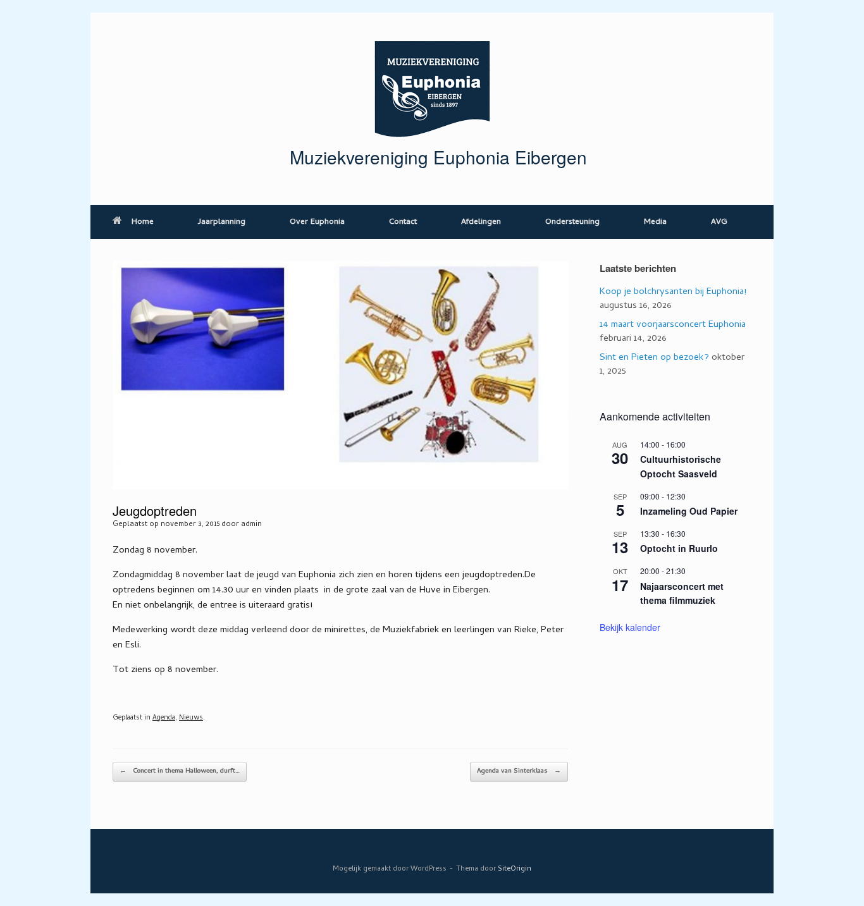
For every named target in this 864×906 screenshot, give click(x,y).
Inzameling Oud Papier (688, 511)
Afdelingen (481, 222)
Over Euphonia (317, 222)
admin (251, 524)
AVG (719, 222)
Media (655, 222)
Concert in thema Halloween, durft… (180, 771)
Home (143, 222)
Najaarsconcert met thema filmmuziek (682, 593)
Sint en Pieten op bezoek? (654, 357)
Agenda (163, 718)
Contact (403, 222)
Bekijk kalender (630, 627)
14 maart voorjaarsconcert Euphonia (673, 325)
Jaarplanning (221, 222)
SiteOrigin (514, 869)
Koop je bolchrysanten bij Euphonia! (673, 292)
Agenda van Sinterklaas (519, 771)
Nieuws (191, 718)
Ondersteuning (572, 222)
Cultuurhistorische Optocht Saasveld (680, 466)
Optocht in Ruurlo (679, 548)
